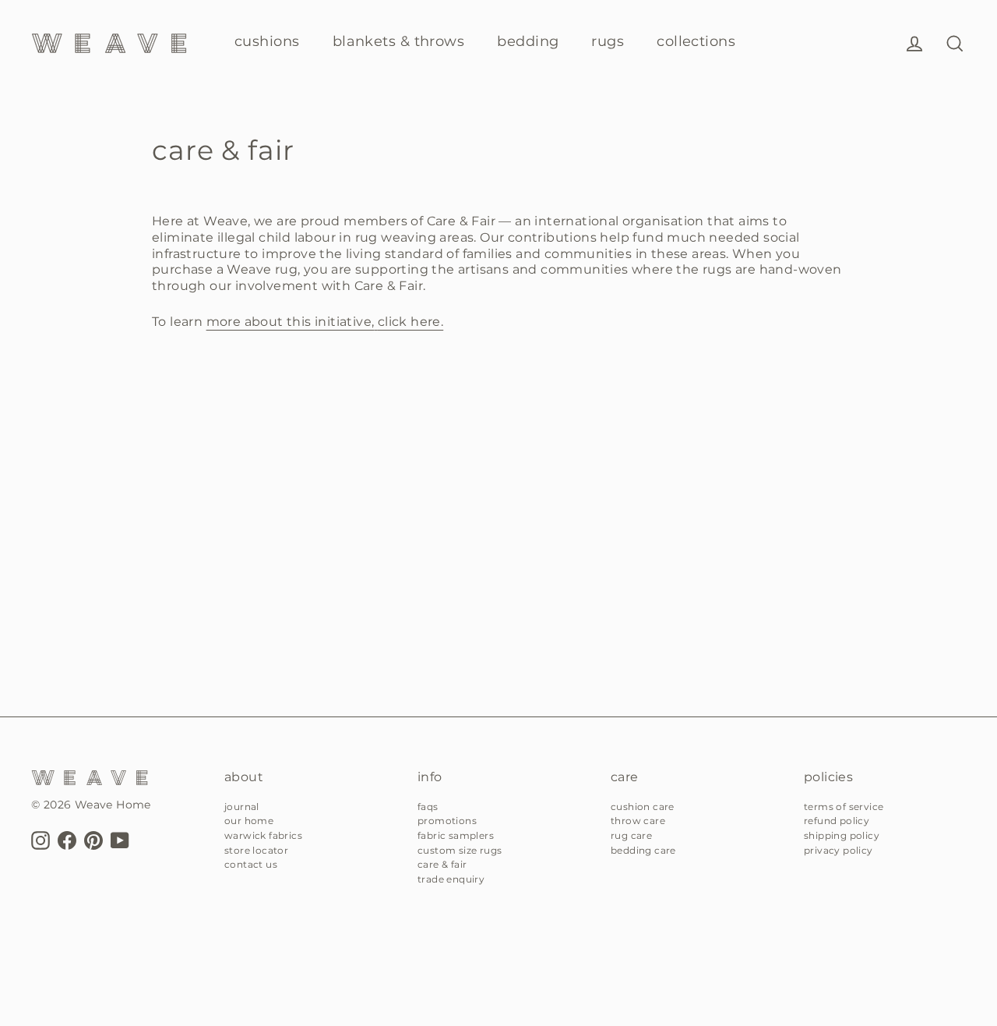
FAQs (428, 806)
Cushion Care (643, 806)
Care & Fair (442, 864)
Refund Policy (836, 820)
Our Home (248, 820)
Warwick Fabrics (263, 835)
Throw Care (638, 820)
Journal (241, 806)
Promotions (447, 820)
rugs (607, 41)
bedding (527, 41)
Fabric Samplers (455, 835)
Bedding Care (643, 850)
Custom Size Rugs (459, 850)
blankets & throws (399, 41)
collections (696, 41)
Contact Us (250, 864)
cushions (267, 41)
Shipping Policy (841, 835)
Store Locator (256, 850)
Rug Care (631, 835)
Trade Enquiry (450, 879)
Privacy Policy (838, 850)
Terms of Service (843, 806)
